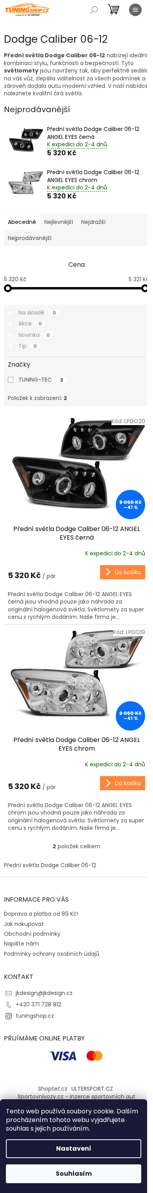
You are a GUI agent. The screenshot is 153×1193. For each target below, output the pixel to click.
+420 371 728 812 (38, 1004)
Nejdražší (93, 222)
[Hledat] (94, 10)
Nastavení (73, 1148)
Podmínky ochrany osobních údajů (51, 954)
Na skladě (37, 312)
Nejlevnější (58, 222)
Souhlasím (74, 1173)
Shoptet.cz (52, 1089)
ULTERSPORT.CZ (92, 1089)
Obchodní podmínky (32, 934)
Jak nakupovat (24, 924)
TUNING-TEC (40, 380)
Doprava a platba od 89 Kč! (41, 914)
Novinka (34, 335)
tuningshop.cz (35, 1016)
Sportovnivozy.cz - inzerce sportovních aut (76, 1096)
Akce (30, 323)
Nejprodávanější (29, 238)
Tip (27, 346)
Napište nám (21, 943)
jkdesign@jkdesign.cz (44, 993)
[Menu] (135, 10)
